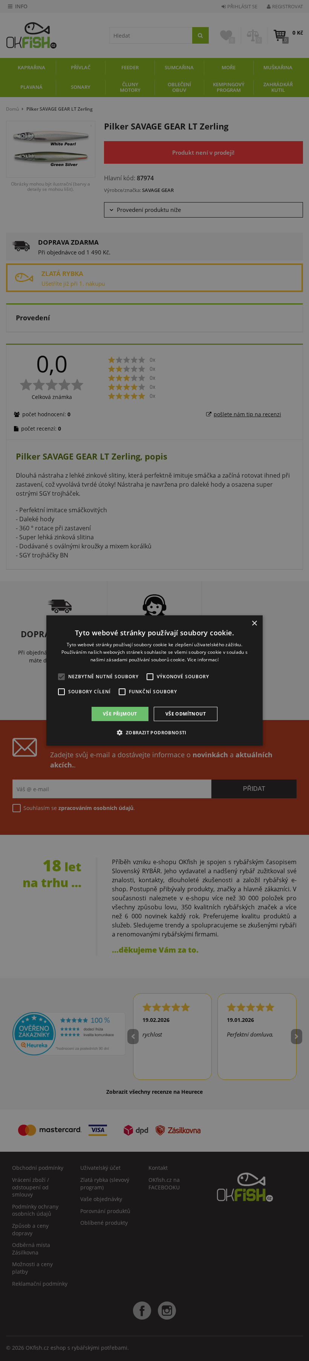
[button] (154, 732)
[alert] (154, 680)
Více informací (203, 659)
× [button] (254, 623)
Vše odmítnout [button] (185, 714)
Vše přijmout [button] (120, 714)
